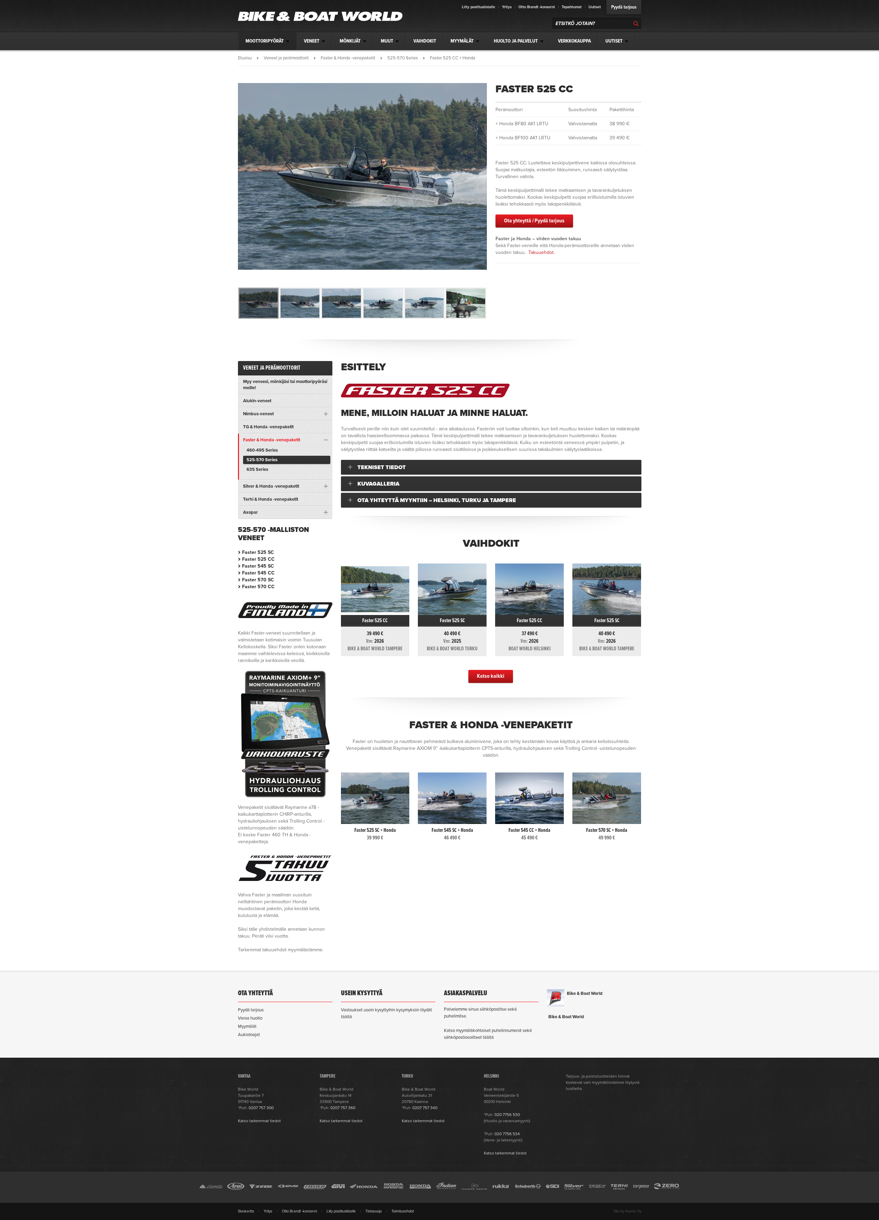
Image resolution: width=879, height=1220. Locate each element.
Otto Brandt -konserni (536, 7)
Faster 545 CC (258, 573)
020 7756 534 (507, 1133)
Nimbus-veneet (258, 414)
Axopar (250, 512)
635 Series (257, 469)
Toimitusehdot (402, 1211)
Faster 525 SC (258, 552)
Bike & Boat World (585, 993)
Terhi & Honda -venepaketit (270, 499)
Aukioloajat (249, 1034)
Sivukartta (246, 1211)
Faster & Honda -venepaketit (348, 58)
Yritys (507, 7)
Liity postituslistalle (478, 7)
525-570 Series (402, 58)
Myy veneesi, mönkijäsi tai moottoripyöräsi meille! (285, 385)
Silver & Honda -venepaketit (271, 486)
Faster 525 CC (258, 559)
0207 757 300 (261, 1107)
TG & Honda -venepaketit (268, 427)
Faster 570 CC (258, 587)
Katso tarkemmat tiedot (259, 1120)
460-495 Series (262, 450)
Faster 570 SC (258, 580)
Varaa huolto (250, 1018)
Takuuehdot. (541, 252)
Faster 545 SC (258, 566)
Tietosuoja (373, 1211)
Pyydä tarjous (624, 7)
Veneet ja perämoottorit (286, 58)
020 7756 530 (507, 1114)
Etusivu (245, 58)
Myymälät (247, 1026)
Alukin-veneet (257, 401)
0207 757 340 (424, 1107)
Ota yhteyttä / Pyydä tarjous (534, 220)
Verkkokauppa (574, 41)
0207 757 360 (342, 1107)
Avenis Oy (633, 1211)
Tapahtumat (572, 7)
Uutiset (595, 7)
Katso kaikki (490, 676)
